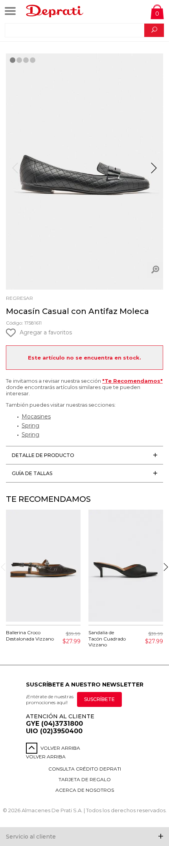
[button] (154, 171)
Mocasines (36, 416)
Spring (30, 425)
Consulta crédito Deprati (84, 769)
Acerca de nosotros (84, 790)
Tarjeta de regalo (85, 779)
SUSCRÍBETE (99, 699)
